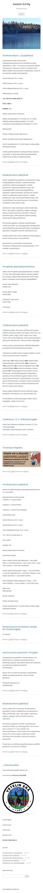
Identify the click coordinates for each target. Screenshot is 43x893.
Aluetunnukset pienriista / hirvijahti (20, 652)
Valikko (21, 14)
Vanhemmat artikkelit (11, 765)
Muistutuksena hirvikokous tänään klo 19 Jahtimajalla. (20, 628)
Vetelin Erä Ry (21, 4)
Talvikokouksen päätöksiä (15, 325)
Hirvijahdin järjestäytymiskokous (19, 266)
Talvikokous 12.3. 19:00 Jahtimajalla (20, 419)
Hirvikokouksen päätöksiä (15, 484)
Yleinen (25, 162)
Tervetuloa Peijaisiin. (13, 447)
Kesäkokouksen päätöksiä (15, 174)
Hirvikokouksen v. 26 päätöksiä (18, 55)
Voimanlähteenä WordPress (11, 889)
